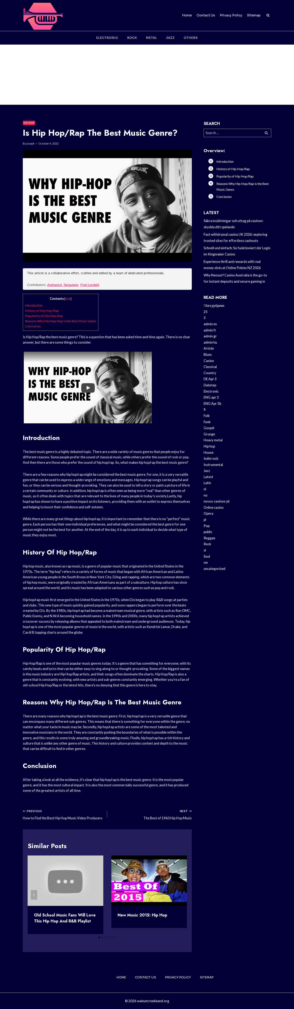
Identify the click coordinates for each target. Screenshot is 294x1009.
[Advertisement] (147, 75)
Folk (207, 416)
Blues (208, 354)
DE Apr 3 (210, 379)
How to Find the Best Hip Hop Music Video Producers (62, 815)
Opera (208, 513)
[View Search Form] (268, 15)
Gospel (209, 428)
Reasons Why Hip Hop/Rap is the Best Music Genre (60, 321)
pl (205, 519)
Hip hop (29, 122)
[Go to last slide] (34, 895)
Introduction (33, 305)
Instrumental (213, 465)
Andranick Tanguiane (62, 285)
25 (206, 312)
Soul (207, 556)
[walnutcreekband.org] (43, 15)
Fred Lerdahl (89, 285)
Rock (132, 38)
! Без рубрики (214, 305)
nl (205, 489)
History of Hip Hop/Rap (42, 310)
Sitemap (253, 15)
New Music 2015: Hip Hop (142, 915)
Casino (209, 361)
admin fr (210, 330)
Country (210, 373)
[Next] (180, 895)
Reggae (209, 538)
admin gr (210, 336)
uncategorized (214, 568)
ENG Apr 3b (212, 403)
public (208, 532)
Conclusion (33, 326)
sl (205, 550)
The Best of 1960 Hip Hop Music (167, 815)
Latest (208, 477)
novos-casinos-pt (217, 501)
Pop (207, 526)
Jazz (170, 38)
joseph (30, 143)
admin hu (210, 342)
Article (209, 348)
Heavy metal (213, 440)
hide (68, 298)
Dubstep (210, 385)
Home (187, 15)
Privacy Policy (231, 15)
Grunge (209, 434)
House (208, 452)
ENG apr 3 (211, 397)
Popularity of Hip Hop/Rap (44, 316)
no (205, 495)
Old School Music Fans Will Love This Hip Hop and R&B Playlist (65, 918)
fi (205, 409)
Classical (210, 367)
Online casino (214, 507)
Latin (207, 483)
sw (206, 562)
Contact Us (206, 15)
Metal (151, 38)
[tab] (99, 937)
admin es (210, 324)
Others (191, 38)
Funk (207, 422)
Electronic (107, 38)
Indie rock (211, 458)
